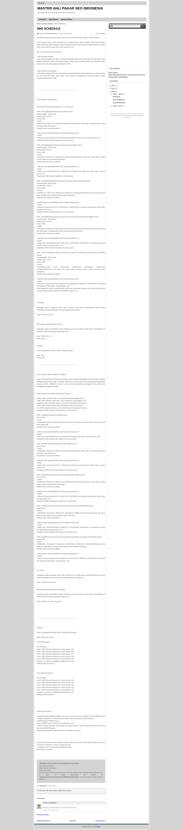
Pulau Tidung (113, 72)
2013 (113, 88)
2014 (113, 85)
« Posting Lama (100, 821)
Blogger (98, 827)
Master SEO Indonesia (130, 114)
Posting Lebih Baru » (44, 821)
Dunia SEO (42, 19)
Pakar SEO (114, 114)
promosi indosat (66, 19)
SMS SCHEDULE (48, 28)
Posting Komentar (43, 815)
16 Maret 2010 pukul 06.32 (50, 810)
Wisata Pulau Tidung (125, 75)
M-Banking (116, 97)
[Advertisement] (129, 47)
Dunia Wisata (53, 19)
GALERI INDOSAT (119, 103)
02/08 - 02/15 (117, 106)
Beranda (41, 3)
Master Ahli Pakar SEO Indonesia (70, 8)
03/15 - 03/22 (117, 94)
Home (39, 24)
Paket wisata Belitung (121, 77)
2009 (113, 91)
